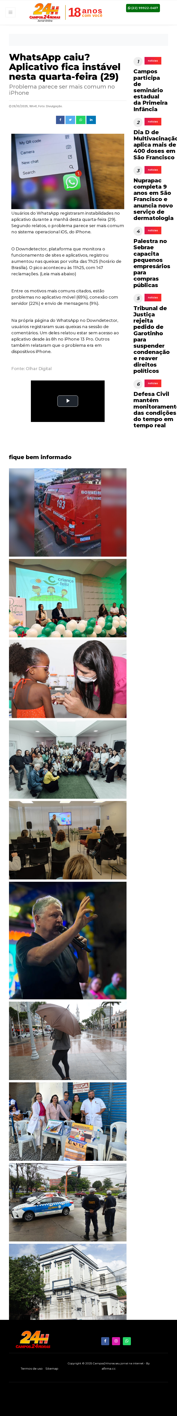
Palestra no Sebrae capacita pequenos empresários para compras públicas (151, 263)
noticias (153, 60)
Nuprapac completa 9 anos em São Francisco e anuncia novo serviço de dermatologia (153, 199)
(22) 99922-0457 (144, 8)
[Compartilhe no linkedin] (91, 120)
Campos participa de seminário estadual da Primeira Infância (150, 90)
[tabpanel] (68, 680)
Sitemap (51, 1368)
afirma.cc (109, 1368)
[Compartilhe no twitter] (70, 120)
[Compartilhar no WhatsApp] (81, 120)
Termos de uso (32, 1368)
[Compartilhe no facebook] (60, 120)
